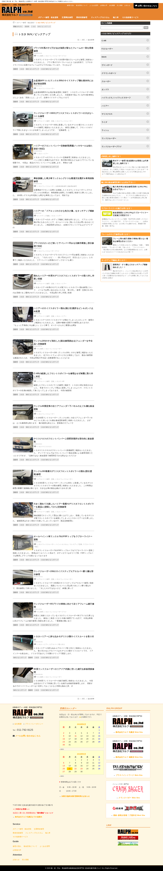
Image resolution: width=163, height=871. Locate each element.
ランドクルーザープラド (112, 147)
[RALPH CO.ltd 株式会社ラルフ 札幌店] (128, 833)
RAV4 (104, 57)
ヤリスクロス (107, 114)
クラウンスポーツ (109, 73)
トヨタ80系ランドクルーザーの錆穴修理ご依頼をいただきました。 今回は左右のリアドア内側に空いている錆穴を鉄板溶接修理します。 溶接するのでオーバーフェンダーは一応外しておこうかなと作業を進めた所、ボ (53, 683)
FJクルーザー (107, 49)
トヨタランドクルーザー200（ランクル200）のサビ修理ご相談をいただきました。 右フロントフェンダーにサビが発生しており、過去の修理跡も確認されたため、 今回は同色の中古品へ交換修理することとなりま (53, 355)
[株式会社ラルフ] (28, 713)
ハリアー (105, 106)
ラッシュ (105, 130)
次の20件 (91, 40)
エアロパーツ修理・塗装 (45, 121)
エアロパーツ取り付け (57, 644)
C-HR (104, 41)
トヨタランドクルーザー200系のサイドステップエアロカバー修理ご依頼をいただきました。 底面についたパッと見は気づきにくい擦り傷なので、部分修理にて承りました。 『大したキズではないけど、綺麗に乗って (53, 585)
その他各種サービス (130, 17)
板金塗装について (81, 5)
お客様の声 (103, 5)
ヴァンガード (107, 65)
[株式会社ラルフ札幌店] (17, 10)
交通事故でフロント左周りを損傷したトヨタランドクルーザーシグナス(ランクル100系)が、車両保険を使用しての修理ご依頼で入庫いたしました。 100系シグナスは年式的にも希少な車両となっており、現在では (53, 192)
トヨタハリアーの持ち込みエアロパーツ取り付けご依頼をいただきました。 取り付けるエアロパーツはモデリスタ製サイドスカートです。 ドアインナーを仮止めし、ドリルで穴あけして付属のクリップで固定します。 (53, 650)
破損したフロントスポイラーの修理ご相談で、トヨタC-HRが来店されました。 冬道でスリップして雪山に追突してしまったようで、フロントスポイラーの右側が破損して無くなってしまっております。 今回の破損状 (53, 387)
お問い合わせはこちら (147, 6)
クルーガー (106, 81)
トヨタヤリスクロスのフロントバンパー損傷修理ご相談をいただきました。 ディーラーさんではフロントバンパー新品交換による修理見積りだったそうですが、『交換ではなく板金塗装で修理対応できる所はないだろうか (53, 453)
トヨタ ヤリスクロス (44, 446)
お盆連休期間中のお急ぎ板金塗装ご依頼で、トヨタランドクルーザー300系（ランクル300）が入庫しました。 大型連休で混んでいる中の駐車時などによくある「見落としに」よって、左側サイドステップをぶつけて (53, 95)
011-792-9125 (25, 729)
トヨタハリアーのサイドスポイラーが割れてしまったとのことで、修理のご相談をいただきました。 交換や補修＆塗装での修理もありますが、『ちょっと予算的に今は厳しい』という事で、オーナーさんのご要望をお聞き (53, 322)
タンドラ (105, 89)
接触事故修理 (72, 186)
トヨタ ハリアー (42, 154)
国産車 (27, 26)
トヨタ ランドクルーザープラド (55, 56)
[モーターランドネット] (128, 839)
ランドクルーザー (109, 138)
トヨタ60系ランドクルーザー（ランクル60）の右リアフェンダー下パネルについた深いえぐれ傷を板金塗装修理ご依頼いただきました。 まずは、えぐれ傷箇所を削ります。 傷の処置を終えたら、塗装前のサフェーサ (53, 420)
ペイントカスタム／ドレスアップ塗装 (69, 544)
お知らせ (127, 5)
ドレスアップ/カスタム (100, 17)
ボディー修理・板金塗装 (48, 17)
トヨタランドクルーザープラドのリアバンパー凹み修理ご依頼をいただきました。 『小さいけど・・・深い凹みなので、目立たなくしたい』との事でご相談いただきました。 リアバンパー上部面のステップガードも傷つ (53, 257)
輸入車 (116, 17)
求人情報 (120, 5)
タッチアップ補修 (43, 216)
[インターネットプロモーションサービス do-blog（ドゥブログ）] (128, 845)
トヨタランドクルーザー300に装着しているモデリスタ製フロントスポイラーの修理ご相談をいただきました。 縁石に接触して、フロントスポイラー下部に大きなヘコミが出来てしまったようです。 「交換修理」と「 (53, 127)
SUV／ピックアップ (44, 26)
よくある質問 (94, 5)
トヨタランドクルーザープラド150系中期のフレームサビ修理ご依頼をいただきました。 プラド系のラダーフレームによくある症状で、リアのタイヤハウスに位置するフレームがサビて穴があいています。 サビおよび (53, 62)
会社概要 (112, 5)
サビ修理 (40, 56)
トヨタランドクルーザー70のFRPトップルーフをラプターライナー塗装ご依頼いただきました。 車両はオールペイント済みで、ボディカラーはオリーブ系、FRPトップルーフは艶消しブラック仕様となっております (53, 553)
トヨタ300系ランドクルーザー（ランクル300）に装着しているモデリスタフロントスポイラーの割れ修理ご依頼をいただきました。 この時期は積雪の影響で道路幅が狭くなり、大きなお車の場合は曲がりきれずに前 (53, 485)
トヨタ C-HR (59, 381)
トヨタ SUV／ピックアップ (45, 23)
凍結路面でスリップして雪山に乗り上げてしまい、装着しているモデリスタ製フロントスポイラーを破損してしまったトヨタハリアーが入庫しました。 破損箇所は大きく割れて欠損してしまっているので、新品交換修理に (53, 518)
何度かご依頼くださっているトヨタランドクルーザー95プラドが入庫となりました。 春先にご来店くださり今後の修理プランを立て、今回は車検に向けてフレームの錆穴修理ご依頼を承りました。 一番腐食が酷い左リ (53, 618)
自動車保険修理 (61, 186)
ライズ (104, 122)
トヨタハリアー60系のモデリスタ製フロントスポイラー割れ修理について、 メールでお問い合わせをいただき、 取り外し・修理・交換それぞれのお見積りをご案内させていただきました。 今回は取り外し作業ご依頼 (53, 290)
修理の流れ (70, 5)
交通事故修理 (67, 17)
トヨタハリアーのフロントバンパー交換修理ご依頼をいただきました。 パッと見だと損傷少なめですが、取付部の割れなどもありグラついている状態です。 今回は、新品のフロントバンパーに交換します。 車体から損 (53, 160)
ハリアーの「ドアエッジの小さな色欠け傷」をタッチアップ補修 (64, 211)
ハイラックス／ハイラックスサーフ (116, 98)
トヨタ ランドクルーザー (46, 88)
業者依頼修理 (81, 17)
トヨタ (33, 26)
